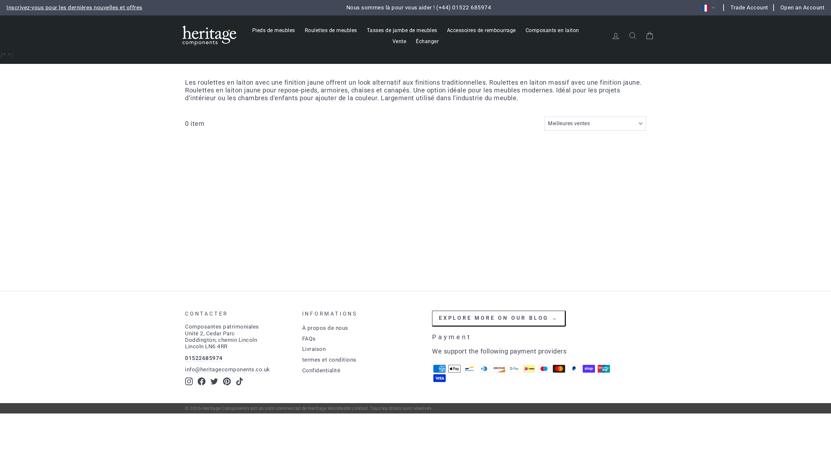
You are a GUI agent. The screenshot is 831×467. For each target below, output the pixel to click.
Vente (399, 41)
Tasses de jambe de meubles (402, 30)
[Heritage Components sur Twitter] (214, 381)
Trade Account (749, 7)
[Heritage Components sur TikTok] (239, 381)
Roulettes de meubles (331, 30)
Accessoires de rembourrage (481, 30)
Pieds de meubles (273, 30)
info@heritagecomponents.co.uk (227, 369)
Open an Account (802, 7)
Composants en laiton (552, 30)
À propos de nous (325, 328)
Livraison (314, 349)
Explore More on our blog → (498, 318)
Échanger (427, 41)
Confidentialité (321, 370)
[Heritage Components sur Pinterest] (227, 381)
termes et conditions (329, 359)
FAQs (309, 338)
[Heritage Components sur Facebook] (201, 381)
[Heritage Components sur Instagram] (189, 381)
